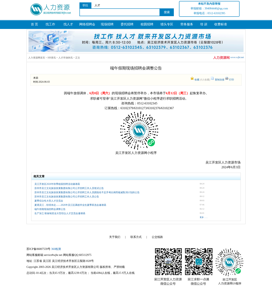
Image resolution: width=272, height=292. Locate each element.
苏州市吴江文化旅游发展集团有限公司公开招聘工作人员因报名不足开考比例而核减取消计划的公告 (87, 192)
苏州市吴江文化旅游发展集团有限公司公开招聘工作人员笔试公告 (69, 188)
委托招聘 (127, 24)
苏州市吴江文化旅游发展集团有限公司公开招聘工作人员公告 (66, 196)
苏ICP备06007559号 (38, 248)
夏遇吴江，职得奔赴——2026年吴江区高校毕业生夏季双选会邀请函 (70, 205)
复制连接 (219, 79)
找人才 (68, 24)
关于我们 (114, 237)
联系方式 (136, 237)
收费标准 (220, 24)
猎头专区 (166, 24)
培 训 (203, 24)
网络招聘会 (87, 24)
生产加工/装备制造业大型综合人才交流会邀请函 (59, 213)
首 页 (34, 24)
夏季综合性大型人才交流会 (48, 200)
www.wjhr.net (237, 57)
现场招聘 (107, 24)
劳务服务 (186, 24)
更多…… (204, 217)
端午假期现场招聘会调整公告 (50, 209)
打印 (231, 79)
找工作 (50, 24)
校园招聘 (147, 24)
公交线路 (157, 237)
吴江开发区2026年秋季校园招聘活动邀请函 (57, 184)
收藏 (197, 79)
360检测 (56, 248)
